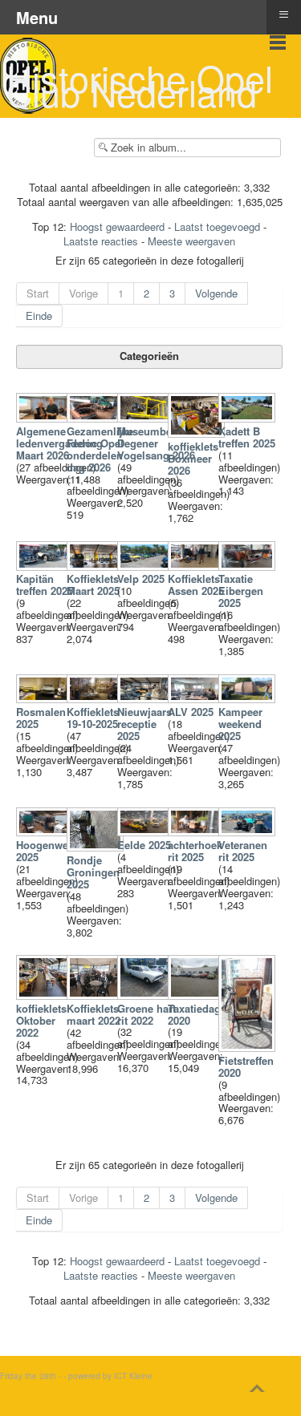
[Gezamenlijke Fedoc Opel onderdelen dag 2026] (97, 418)
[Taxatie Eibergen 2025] (248, 565)
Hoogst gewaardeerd (117, 226)
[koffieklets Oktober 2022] (46, 995)
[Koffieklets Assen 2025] (198, 565)
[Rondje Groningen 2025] (97, 847)
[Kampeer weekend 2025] (248, 698)
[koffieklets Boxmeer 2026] (198, 433)
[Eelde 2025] (147, 831)
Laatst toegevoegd (217, 226)
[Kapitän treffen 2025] (46, 565)
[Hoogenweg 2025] (46, 831)
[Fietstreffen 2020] (248, 1047)
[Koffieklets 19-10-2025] (97, 698)
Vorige (83, 293)
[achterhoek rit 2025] (198, 831)
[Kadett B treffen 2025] (248, 418)
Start (37, 293)
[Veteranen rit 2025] (248, 831)
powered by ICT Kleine (110, 1376)
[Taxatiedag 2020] (198, 995)
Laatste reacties (100, 241)
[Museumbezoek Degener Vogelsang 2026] (147, 418)
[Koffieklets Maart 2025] (97, 565)
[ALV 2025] (198, 698)
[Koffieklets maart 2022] (97, 995)
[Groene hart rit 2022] (147, 995)
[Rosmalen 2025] (46, 698)
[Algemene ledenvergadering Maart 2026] (46, 418)
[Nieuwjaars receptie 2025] (147, 698)
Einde (39, 315)
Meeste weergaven (191, 241)
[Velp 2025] (147, 565)
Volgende (216, 293)
